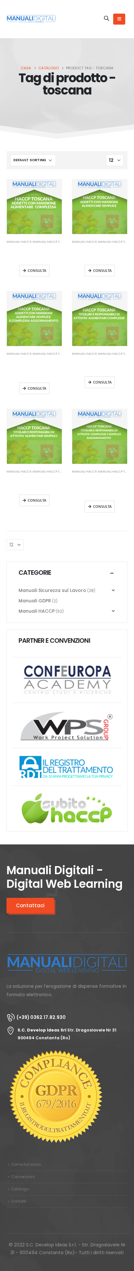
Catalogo (20, 1189)
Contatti (18, 1201)
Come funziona (26, 1164)
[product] (34, 206)
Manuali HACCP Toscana (52, 242)
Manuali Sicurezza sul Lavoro (52, 590)
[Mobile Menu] (119, 19)
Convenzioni (23, 1176)
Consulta (37, 270)
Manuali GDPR (35, 600)
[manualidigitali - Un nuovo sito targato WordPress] (31, 19)
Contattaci (30, 905)
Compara (51, 190)
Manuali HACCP (19, 242)
